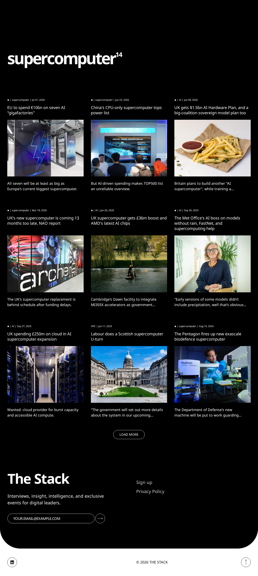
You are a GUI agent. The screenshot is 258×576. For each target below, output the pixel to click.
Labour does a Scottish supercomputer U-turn (127, 336)
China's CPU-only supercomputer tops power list (126, 110)
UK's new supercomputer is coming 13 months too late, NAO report (43, 220)
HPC (93, 326)
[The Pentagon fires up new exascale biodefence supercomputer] (212, 374)
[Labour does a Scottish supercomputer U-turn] (129, 374)
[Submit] (100, 518)
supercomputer (20, 100)
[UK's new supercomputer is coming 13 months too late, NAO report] (45, 263)
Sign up (144, 482)
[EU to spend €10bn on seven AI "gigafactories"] (45, 148)
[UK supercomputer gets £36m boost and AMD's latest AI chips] (129, 263)
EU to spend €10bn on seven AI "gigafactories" (36, 110)
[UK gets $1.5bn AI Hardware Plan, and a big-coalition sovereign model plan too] (212, 148)
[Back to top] (246, 562)
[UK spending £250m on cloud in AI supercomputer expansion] (45, 374)
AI (180, 100)
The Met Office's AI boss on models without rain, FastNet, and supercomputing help (207, 223)
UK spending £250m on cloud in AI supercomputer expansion (39, 336)
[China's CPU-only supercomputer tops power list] (129, 148)
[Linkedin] (12, 562)
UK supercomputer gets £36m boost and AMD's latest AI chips (129, 220)
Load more (129, 434)
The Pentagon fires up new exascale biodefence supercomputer (207, 336)
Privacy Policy (150, 491)
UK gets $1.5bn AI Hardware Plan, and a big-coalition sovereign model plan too (211, 110)
